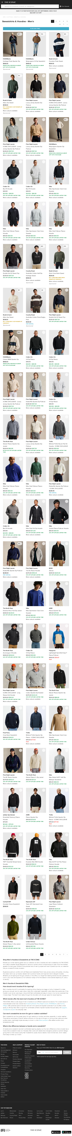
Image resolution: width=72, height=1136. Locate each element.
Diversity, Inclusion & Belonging (30, 1056)
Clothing (10, 17)
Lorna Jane (40, 1111)
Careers (3, 1063)
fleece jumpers (43, 1020)
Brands (2, 1054)
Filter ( (35, 28)
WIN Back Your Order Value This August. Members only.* (35, 12)
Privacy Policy (4, 1074)
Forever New (22, 1117)
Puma (47, 1115)
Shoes (11, 1117)
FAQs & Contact (17, 1048)
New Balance (40, 1113)
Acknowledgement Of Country (6, 1051)
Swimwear (39, 1117)
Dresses (57, 1117)
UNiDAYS (3, 1086)
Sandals (57, 1113)
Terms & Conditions (6, 1071)
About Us (3, 1048)
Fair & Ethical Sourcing (28, 1067)
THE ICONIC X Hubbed (5, 1091)
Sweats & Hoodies (20, 17)
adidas (2, 1113)
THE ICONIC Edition (4, 1096)
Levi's (2, 1111)
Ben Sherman (4, 1117)
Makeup (3, 1115)
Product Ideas (16, 1061)
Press (2, 1061)
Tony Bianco (67, 1117)
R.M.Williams (53, 1003)
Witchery (30, 1111)
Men (4, 17)
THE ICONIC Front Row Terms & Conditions (6, 1078)
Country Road (13, 1115)
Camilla (12, 1113)
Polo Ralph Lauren (42, 1003)
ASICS (56, 1115)
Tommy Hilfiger (66, 1114)
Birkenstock (13, 1111)
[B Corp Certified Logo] (30, 1076)
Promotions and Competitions (5, 1066)
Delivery (15, 1050)
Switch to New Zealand (16, 1066)
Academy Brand (31, 1003)
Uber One (3, 1088)
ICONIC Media (5, 1056)
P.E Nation (66, 1119)
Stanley (21, 1113)
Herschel (30, 1115)
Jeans (65, 1111)
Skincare (30, 1113)
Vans (20, 1115)
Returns (15, 1052)
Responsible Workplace (28, 1052)
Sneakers (57, 1111)
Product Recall (17, 1063)
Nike (38, 1115)
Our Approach (28, 1049)
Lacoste (30, 1117)
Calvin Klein (49, 1111)
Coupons (3, 1069)
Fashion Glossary (17, 1059)
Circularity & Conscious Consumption (28, 1061)
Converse (21, 1111)
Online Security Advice (5, 1083)
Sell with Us (4, 1058)
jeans (13, 1009)
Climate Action (29, 1070)
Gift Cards (15, 1057)
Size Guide (16, 1054)
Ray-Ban (48, 1113)
